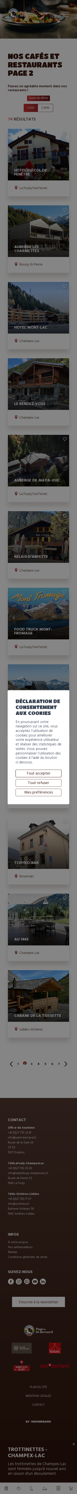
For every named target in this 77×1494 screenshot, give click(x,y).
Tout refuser (38, 783)
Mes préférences (38, 792)
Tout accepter (38, 773)
